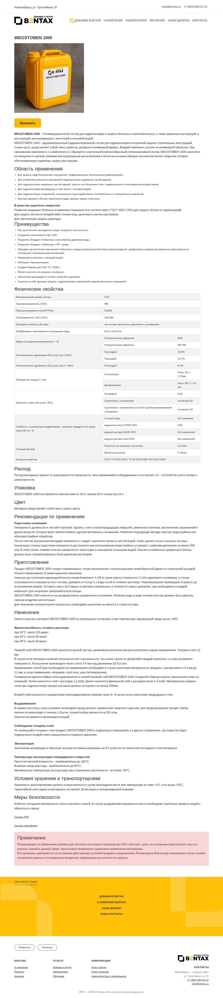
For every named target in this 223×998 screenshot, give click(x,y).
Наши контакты (111, 914)
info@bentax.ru (171, 6)
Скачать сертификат (25, 825)
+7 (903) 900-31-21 (195, 6)
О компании (113, 20)
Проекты (19, 971)
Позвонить (24, 947)
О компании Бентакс (111, 902)
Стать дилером (100, 971)
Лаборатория (136, 20)
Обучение (157, 20)
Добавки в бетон (87, 20)
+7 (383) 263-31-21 (198, 980)
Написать (47, 947)
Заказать (28, 123)
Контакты (199, 20)
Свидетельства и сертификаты (108, 976)
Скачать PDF (21, 817)
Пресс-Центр (98, 967)
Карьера (19, 976)
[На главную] (33, 20)
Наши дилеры (179, 20)
